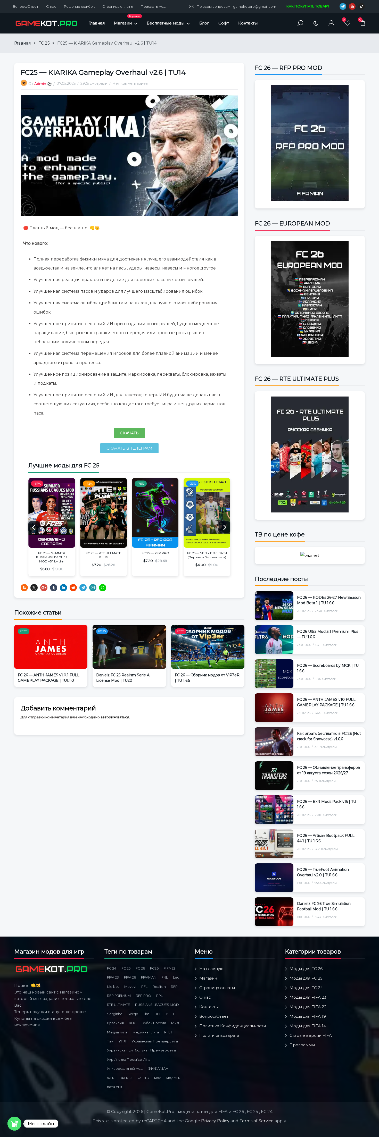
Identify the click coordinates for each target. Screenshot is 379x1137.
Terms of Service (257, 1120)
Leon (177, 977)
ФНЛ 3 (143, 1078)
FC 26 (23, 631)
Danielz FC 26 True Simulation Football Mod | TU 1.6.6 (324, 906)
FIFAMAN (148, 977)
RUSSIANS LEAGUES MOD (157, 1005)
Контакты (248, 23)
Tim (146, 1014)
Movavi (130, 986)
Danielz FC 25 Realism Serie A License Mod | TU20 (123, 678)
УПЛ (122, 1041)
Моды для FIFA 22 (308, 1006)
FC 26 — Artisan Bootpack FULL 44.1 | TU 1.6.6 (326, 838)
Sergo (133, 1014)
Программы (302, 1044)
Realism (159, 986)
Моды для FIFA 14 (308, 1025)
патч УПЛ (115, 1087)
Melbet (113, 986)
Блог (204, 23)
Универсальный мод (125, 1068)
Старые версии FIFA (311, 1035)
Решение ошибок (79, 6)
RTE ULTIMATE (118, 1005)
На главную (211, 968)
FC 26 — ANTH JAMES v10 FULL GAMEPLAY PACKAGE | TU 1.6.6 (326, 702)
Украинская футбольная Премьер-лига (141, 1050)
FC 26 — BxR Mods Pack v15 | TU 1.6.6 (326, 804)
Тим (110, 1041)
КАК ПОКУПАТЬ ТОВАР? (307, 6)
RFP (174, 986)
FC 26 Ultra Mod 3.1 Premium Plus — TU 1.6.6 (327, 634)
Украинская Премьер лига (154, 1041)
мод (157, 1078)
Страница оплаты (117, 6)
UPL (157, 1014)
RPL (159, 995)
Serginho (114, 1014)
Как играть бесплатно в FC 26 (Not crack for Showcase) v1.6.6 (329, 736)
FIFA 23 (113, 977)
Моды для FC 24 (306, 987)
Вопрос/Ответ (25, 6)
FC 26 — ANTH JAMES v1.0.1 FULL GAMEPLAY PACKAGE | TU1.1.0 (48, 678)
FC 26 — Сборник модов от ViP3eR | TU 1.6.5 (207, 678)
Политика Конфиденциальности (232, 1025)
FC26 (154, 968)
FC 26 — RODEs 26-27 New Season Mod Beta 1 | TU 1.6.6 (329, 600)
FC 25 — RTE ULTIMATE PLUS (103, 555)
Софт (223, 23)
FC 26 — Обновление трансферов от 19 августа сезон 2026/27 (328, 770)
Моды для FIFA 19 (308, 1016)
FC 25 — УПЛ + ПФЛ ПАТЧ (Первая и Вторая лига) (207, 555)
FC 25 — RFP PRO (155, 553)
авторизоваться (115, 717)
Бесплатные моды (165, 23)
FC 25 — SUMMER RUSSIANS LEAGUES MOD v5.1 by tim (51, 557)
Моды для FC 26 (306, 968)
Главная (96, 23)
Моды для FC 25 (306, 978)
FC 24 (111, 968)
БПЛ (170, 1014)
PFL (144, 986)
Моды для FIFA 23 (308, 997)
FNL (164, 977)
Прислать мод (153, 6)
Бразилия (115, 1023)
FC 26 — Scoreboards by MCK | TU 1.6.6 (328, 668)
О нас (51, 6)
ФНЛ (111, 1078)
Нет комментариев (130, 83)
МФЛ (175, 1023)
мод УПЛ (174, 1078)
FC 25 (44, 43)
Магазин (127, 20)
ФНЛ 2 (126, 1078)
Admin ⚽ (43, 83)
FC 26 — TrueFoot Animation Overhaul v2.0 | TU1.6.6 (323, 872)
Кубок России (154, 1023)
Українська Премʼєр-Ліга (128, 1059)
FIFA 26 (130, 977)
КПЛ (133, 1023)
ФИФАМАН (158, 1068)
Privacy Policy (215, 1120)
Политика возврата (219, 1035)
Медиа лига (117, 1032)
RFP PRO (143, 995)
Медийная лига (146, 1032)
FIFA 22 (169, 968)
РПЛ (168, 1032)
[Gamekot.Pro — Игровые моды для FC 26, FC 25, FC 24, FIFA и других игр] (46, 23)
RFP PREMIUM (119, 995)
